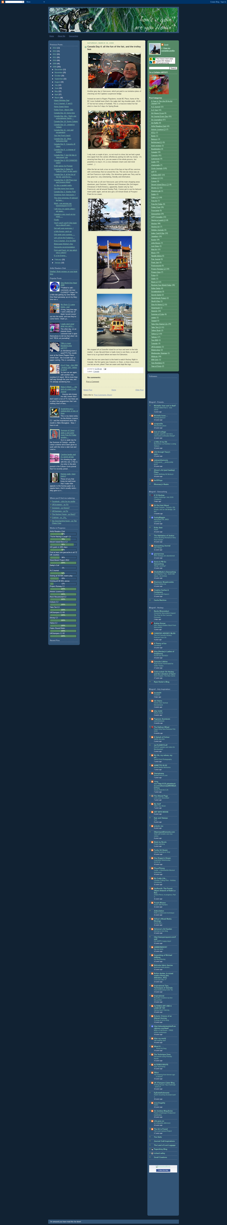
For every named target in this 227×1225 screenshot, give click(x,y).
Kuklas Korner (160, 623)
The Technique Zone (162, 1054)
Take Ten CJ (156, 327)
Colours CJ (155, 178)
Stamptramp (159, 773)
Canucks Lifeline (160, 662)
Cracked (157, 695)
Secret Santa (156, 295)
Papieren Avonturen (162, 719)
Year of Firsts (156, 366)
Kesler (153, 240)
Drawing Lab (156, 191)
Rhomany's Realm (161, 484)
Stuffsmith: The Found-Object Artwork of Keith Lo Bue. (165, 891)
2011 (55, 57)
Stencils (154, 311)
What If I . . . (159, 1046)
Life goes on (159, 1121)
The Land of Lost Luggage (164, 1145)
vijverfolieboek (159, 721)
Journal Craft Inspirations (164, 1141)
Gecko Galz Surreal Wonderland (161, 704)
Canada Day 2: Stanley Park (65, 192)
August (58, 82)
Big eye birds (158, 949)
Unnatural (157, 645)
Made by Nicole (160, 842)
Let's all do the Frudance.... (64, 238)
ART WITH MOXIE (161, 812)
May (56, 91)
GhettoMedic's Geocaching (165, 572)
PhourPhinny (159, 868)
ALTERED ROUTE (161, 1065)
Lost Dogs (155, 246)
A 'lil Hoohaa (159, 495)
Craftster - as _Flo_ (59, 518)
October (58, 76)
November (59, 73)
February (58, 260)
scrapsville (158, 424)
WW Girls (154, 360)
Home (51, 36)
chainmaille (155, 165)
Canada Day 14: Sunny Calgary (66, 121)
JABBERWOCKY (160, 947)
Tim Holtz (158, 1137)
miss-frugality (159, 1103)
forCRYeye (158, 480)
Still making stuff (160, 1040)
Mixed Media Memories (162, 767)
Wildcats (154, 356)
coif (152, 172)
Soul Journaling (159, 1067)
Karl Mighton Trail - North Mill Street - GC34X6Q (164, 575)
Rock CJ (154, 282)
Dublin (153, 194)
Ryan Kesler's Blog (161, 682)
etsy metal (158, 711)
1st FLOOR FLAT (160, 745)
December (59, 69)
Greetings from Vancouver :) (64, 195)
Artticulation (159, 911)
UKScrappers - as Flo (60, 505)
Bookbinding (156, 149)
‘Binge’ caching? (160, 566)
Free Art (154, 201)
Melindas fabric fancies (163, 965)
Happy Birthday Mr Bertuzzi (163, 474)
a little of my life (160, 442)
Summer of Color (157, 314)
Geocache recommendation (64, 247)
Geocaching (73, 36)
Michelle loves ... (161, 416)
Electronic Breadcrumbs (164, 582)
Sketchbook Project (158, 298)
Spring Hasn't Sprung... (162, 1010)
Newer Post (87, 390)
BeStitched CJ (156, 142)
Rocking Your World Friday (161, 285)
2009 (55, 64)
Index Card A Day (157, 233)
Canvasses (155, 159)
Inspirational (159, 996)
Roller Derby (156, 288)
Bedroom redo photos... (162, 967)
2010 (55, 60)
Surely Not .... (158, 923)
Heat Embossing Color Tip (163, 990)
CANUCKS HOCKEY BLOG (164, 633)
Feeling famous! (159, 418)
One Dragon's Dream (162, 858)
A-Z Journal (155, 107)
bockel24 (157, 693)
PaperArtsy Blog (160, 1149)
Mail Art (154, 249)
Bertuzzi (154, 139)
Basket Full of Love (160, 775)
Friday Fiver (155, 207)
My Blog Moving (159, 959)
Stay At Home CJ (157, 305)
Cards (153, 162)
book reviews (156, 146)
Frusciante (155, 210)
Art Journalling (156, 120)
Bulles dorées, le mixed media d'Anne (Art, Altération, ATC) (163, 976)
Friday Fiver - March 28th (63, 110)
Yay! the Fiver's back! (62, 136)
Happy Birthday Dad (61, 100)
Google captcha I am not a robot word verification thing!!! (164, 435)
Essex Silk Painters (161, 905)
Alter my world (160, 1038)
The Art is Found (161, 1129)
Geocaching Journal (162, 546)
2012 (55, 54)
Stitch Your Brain (160, 806)
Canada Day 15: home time (64, 113)
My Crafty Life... (160, 878)
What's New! (158, 713)
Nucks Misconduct (161, 611)
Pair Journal (155, 259)
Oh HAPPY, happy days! (162, 941)
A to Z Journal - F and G (63, 103)
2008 (55, 67)
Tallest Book (156, 330)
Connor (154, 181)
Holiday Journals (157, 230)
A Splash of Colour (161, 737)
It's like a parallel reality (63, 185)
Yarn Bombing (156, 363)
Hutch (156, 530)
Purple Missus (160, 903)
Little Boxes (155, 243)
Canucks (154, 155)
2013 (55, 51)
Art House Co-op (157, 113)
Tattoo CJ (155, 334)
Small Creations (160, 1157)
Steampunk (155, 308)
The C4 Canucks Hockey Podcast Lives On (163, 636)
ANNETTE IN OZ (160, 765)
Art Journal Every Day (159, 116)
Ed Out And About (161, 505)
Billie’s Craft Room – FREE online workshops (163, 1031)
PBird (156, 1073)
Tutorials (154, 343)
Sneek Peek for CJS (161, 790)
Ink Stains (158, 701)
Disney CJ (155, 188)
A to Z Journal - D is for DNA (65, 241)
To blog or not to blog (161, 1020)
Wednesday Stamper (159, 353)
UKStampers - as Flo (60, 511)
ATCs (153, 133)
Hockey (154, 224)
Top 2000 (154, 340)
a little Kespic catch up (62, 231)
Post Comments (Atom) (103, 395)
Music (153, 253)
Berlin (153, 136)
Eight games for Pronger (63, 166)
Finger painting (159, 844)
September (59, 79)
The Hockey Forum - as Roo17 (63, 514)
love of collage (160, 432)
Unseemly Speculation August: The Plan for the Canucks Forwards (165, 615)
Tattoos (154, 337)
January (58, 263)
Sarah (166, 45)
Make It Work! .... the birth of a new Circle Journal (69, 389)
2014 (55, 48)
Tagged (154, 321)
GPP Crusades (157, 217)
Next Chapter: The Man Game (164, 676)
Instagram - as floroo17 (61, 508)
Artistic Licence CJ (158, 129)
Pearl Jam (155, 262)
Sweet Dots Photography (163, 759)
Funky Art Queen (161, 850)
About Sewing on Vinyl (162, 852)
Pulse (153, 275)
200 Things (158, 548)
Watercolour (155, 350)
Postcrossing (156, 266)
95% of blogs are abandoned (164, 556)
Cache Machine (160, 600)
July (56, 85)
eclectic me (158, 826)
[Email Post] (104, 369)
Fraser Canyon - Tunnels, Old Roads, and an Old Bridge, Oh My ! (164, 509)
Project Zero (156, 272)
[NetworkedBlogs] (163, 1167)
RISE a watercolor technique (164, 913)
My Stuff (157, 804)
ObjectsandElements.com (164, 832)
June (57, 88)
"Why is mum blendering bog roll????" (66, 345)
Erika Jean (158, 528)
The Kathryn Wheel (161, 727)
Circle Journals (156, 168)
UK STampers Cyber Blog (164, 1083)
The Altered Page (161, 796)
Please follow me (160, 584)
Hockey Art (155, 227)
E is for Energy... (60, 256)
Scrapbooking (156, 292)
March (57, 98)
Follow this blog (163, 1170)
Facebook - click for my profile (63, 501)
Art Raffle (154, 123)
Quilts (153, 279)
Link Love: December (161, 798)
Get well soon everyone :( (63, 228)
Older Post (139, 390)
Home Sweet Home (61, 107)
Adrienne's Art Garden (163, 929)
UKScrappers (156, 347)
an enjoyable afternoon (162, 1123)
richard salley (159, 1153)
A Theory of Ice (160, 643)
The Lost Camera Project (163, 1131)
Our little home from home (64, 189)
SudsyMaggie (159, 517)
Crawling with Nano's (161, 594)
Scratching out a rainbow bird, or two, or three (69, 411)
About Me (61, 36)
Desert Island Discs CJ (160, 185)
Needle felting (156, 256)
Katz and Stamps (161, 818)
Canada (96, 371)
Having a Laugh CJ (158, 220)
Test (155, 820)
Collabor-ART (156, 175)
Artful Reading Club (158, 126)
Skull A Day (155, 301)
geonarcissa (159, 554)
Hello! (156, 1105)
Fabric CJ (155, 197)
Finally (56, 220)
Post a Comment (92, 382)
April (57, 94)
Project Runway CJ (158, 269)
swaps (153, 318)
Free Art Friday (156, 204)
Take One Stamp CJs (159, 324)
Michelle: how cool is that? (165, 406)
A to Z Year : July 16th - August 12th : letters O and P (69, 367)
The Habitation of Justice (164, 536)
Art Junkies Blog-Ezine (163, 1111)
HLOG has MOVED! (161, 656)
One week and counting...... (64, 235)
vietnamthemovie (161, 460)
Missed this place (160, 426)
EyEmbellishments (161, 1093)
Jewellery (154, 236)
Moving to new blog (161, 931)
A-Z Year (154, 110)
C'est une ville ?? (160, 980)
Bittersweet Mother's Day (63, 244)
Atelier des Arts (159, 739)
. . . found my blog (160, 1048)
